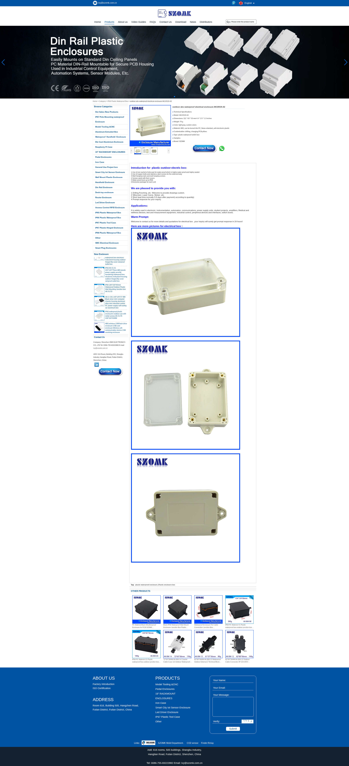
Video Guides (138, 22)
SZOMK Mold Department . (171, 743)
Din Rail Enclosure (103, 187)
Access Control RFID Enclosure (110, 207)
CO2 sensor (192, 743)
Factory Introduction (103, 684)
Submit (233, 728)
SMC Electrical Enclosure (107, 243)
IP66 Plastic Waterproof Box (108, 218)
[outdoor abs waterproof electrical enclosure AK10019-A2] (150, 125)
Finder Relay (207, 743)
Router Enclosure (103, 197)
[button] (170, 96)
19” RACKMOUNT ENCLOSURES (110, 152)
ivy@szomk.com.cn (107, 3)
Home (97, 22)
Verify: (216, 721)
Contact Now (110, 372)
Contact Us (166, 22)
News (193, 22)
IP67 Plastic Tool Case (105, 223)
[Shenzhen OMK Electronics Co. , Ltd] (174, 17)
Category (102, 101)
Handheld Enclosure (104, 182)
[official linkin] (234, 3)
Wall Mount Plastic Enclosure (108, 177)
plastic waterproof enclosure (146, 585)
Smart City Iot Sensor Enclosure (110, 172)
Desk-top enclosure (104, 192)
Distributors (206, 22)
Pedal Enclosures (103, 157)
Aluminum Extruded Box (106, 132)
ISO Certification (102, 688)
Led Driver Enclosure (105, 202)
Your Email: (219, 687)
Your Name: (219, 680)
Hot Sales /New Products (106, 112)
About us (123, 22)
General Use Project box (106, 167)
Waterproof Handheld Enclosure (110, 137)
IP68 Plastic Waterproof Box (118, 101)
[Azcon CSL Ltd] (148, 743)
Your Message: (221, 695)
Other (97, 238)
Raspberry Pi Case (103, 147)
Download (180, 22)
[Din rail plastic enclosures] (174, 98)
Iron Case (99, 162)
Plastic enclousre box (166, 585)
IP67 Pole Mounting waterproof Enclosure (109, 119)
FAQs (153, 22)
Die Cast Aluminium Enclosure (109, 142)
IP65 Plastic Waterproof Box (108, 212)
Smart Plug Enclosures (105, 248)
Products (109, 22)
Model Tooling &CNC (105, 127)
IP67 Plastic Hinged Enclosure (109, 228)
